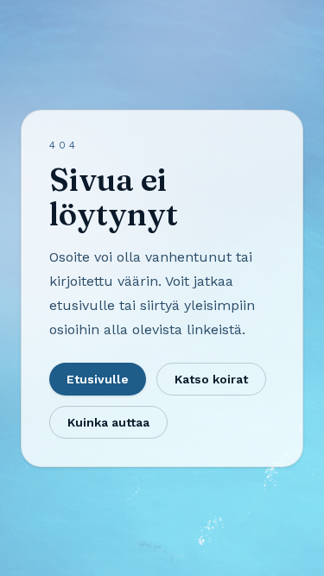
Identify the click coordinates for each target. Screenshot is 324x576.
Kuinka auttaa (108, 422)
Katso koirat (211, 379)
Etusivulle (98, 379)
